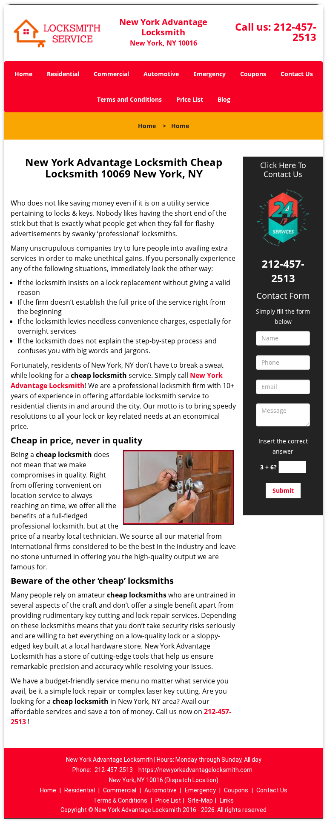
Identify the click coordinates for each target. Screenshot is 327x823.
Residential (63, 74)
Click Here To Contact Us (283, 170)
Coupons (253, 74)
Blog (224, 99)
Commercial (111, 74)
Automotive (161, 74)
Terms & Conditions (120, 800)
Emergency (209, 74)
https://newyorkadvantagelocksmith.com (195, 769)
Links (227, 800)
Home (23, 74)
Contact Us (297, 74)
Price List (189, 99)
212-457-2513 (295, 32)
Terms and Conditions (129, 99)
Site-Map (200, 800)
